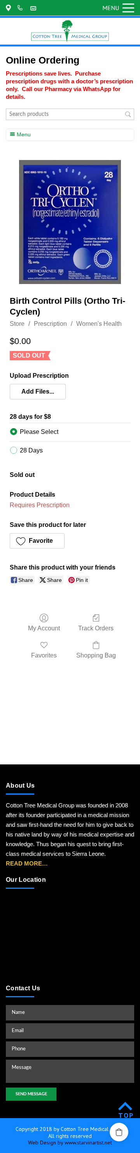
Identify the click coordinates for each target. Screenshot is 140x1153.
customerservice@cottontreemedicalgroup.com (34, 8)
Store (17, 323)
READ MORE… (27, 863)
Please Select (39, 432)
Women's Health (99, 323)
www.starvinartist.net (88, 1142)
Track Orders (96, 628)
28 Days (31, 450)
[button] (38, 391)
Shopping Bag (96, 655)
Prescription (50, 323)
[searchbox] (70, 114)
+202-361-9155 (21, 8)
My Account (44, 628)
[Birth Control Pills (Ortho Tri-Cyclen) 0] (70, 222)
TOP (126, 1115)
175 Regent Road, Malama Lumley (10, 8)
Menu (110, 8)
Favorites (44, 655)
